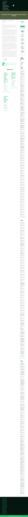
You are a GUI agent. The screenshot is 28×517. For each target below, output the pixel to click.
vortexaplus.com (22, 340)
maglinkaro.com (22, 291)
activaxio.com (22, 409)
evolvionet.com (22, 371)
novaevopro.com (22, 388)
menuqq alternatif (4, 498)
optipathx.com (22, 322)
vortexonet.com (22, 372)
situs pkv (3, 500)
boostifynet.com (22, 392)
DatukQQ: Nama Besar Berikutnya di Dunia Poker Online (6, 99)
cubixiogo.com (22, 341)
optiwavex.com (22, 344)
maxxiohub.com (22, 382)
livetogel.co (21, 441)
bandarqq (4, 508)
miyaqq (3, 512)
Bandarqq (6, 60)
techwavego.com (22, 283)
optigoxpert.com (22, 395)
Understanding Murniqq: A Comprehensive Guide (22, 43)
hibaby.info (21, 464)
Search (22, 21)
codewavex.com (22, 270)
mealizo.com (21, 93)
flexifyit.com (21, 328)
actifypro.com (22, 397)
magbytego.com (22, 244)
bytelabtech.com (22, 230)
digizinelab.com (22, 282)
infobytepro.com (22, 243)
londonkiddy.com (22, 486)
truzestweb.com (22, 348)
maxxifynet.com (22, 373)
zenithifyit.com (22, 381)
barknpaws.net (22, 94)
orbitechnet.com (22, 343)
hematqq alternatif (4, 507)
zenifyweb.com (22, 440)
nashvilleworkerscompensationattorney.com (22, 483)
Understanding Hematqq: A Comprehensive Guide (22, 51)
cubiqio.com (21, 415)
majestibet (4, 511)
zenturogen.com (22, 333)
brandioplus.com (22, 335)
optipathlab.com (22, 368)
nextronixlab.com (22, 323)
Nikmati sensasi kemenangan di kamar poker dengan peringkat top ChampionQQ (6, 78)
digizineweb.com (22, 253)
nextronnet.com (22, 331)
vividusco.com (22, 380)
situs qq (21, 64)
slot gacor (6, 500)
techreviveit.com (22, 175)
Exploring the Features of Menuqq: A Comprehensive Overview (22, 47)
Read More (13, 85)
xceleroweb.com (22, 352)
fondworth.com (22, 86)
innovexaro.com (22, 314)
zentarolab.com (22, 351)
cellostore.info (22, 95)
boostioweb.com (22, 366)
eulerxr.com (21, 435)
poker (21, 65)
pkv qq (3, 499)
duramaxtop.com (22, 132)
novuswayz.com (22, 396)
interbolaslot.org (22, 73)
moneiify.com (22, 99)
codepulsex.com (22, 284)
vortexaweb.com (22, 384)
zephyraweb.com (22, 383)
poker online (21, 63)
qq (20, 66)
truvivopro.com (22, 379)
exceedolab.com (22, 408)
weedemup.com (22, 466)
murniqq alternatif (4, 506)
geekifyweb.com (22, 237)
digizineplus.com (22, 313)
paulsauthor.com (22, 138)
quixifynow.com (22, 320)
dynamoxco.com (22, 332)
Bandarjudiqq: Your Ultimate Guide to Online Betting (22, 39)
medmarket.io (22, 143)
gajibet (5, 512)
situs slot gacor (4, 503)
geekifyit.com (22, 103)
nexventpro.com (22, 393)
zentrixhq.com (22, 324)
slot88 (3, 509)
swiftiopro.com (22, 404)
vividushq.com (22, 339)
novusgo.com (22, 426)
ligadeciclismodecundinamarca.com (22, 480)
